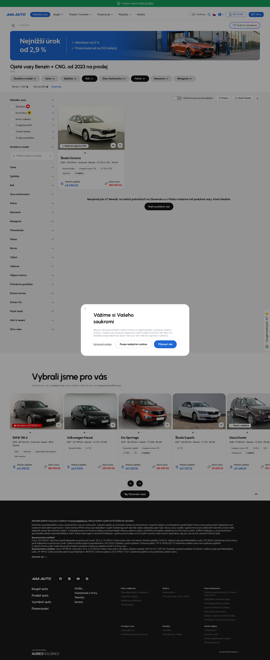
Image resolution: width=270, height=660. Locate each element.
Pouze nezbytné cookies (133, 344)
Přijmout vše (165, 344)
